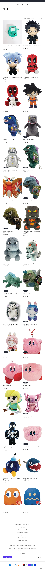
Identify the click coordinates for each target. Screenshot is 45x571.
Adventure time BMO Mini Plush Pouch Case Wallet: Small (12, 46)
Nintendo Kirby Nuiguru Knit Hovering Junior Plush (31, 446)
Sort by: (24, 18)
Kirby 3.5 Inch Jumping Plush (8, 385)
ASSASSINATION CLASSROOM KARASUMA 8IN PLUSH (31, 45)
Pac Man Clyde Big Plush (7, 510)
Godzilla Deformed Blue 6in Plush (8, 139)
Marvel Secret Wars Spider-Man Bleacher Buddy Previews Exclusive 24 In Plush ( (11, 447)
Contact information (39, 568)
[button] (2, 4)
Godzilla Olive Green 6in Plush (8, 231)
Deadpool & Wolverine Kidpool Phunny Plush (30, 77)
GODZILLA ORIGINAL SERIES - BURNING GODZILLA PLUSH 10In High (31, 232)
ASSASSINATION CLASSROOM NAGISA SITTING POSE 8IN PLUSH (12, 78)
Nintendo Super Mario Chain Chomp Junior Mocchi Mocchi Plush (31, 479)
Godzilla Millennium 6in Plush (28, 170)
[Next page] (25, 518)
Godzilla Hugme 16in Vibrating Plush (29, 139)
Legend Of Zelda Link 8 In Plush (8, 416)
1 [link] (19, 518)
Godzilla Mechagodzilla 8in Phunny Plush (10, 170)
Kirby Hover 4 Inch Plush (27, 385)
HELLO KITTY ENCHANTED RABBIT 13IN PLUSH (11, 354)
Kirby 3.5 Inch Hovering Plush (28, 354)
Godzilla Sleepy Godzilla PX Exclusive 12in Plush (11, 293)
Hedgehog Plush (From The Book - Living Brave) (11, 324)
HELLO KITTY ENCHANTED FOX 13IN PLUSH (30, 324)
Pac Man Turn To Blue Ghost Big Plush (29, 510)
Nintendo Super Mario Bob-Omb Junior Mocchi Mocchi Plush (12, 479)
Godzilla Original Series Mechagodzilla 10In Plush (31, 263)
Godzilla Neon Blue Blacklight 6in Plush (29, 200)
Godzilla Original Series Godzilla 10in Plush (10, 263)
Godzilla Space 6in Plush (27, 293)
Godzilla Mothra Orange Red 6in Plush (9, 200)
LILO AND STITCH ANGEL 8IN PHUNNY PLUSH (30, 416)
